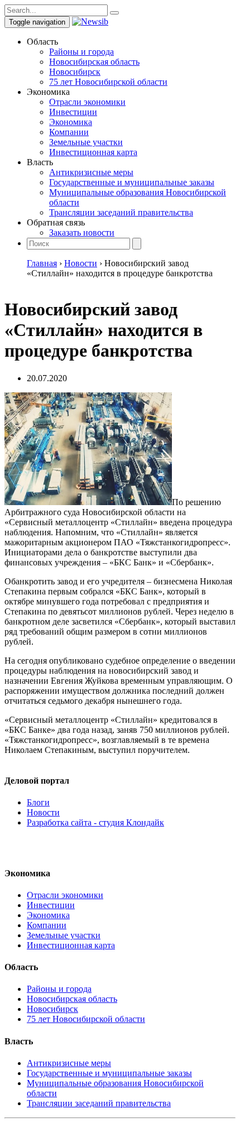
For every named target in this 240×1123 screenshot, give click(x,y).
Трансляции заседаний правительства (121, 212)
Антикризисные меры (91, 172)
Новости (43, 812)
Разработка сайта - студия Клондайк (95, 822)
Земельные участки (86, 142)
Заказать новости (81, 232)
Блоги (38, 802)
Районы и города (81, 51)
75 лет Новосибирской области (108, 82)
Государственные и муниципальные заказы (131, 182)
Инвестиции (73, 112)
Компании (69, 132)
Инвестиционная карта (93, 152)
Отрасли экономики (87, 102)
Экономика (70, 122)
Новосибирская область (94, 61)
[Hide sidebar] (114, 13)
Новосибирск (74, 71)
